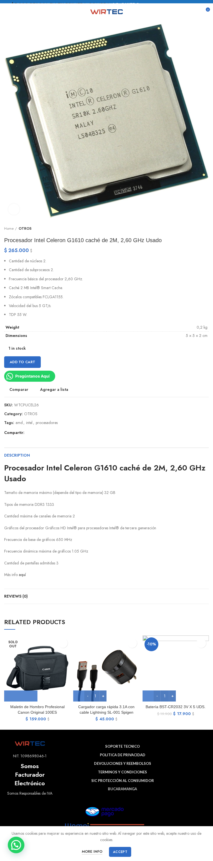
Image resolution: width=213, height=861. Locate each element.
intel (29, 422)
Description (17, 455)
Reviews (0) (16, 596)
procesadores (47, 422)
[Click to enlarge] (13, 209)
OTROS (25, 228)
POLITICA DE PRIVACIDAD (122, 755)
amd (19, 422)
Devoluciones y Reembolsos (122, 763)
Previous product (195, 228)
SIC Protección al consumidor (122, 780)
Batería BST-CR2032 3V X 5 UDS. (176, 707)
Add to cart (22, 362)
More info (92, 851)
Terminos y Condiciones (122, 772)
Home (9, 228)
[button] (16, 845)
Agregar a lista (54, 389)
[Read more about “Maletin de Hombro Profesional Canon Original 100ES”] (20, 696)
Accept (120, 851)
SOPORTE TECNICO (122, 746)
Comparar (18, 389)
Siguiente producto (206, 228)
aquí (22, 574)
